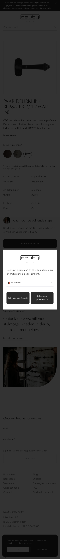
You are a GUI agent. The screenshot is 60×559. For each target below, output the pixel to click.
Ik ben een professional (42, 298)
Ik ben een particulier (18, 298)
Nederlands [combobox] (16, 283)
